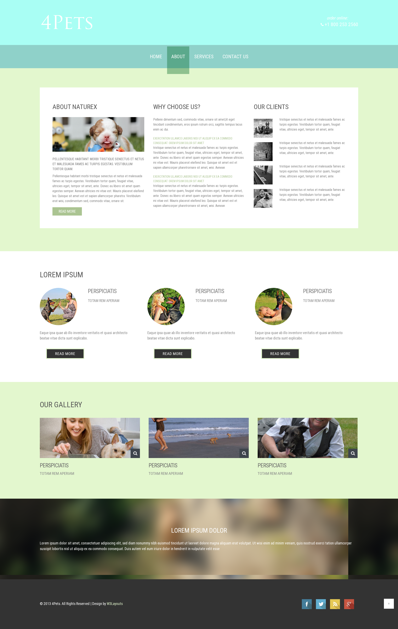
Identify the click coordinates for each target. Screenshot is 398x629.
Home (156, 56)
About (178, 56)
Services (204, 56)
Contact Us (235, 56)
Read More (67, 211)
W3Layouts (115, 604)
